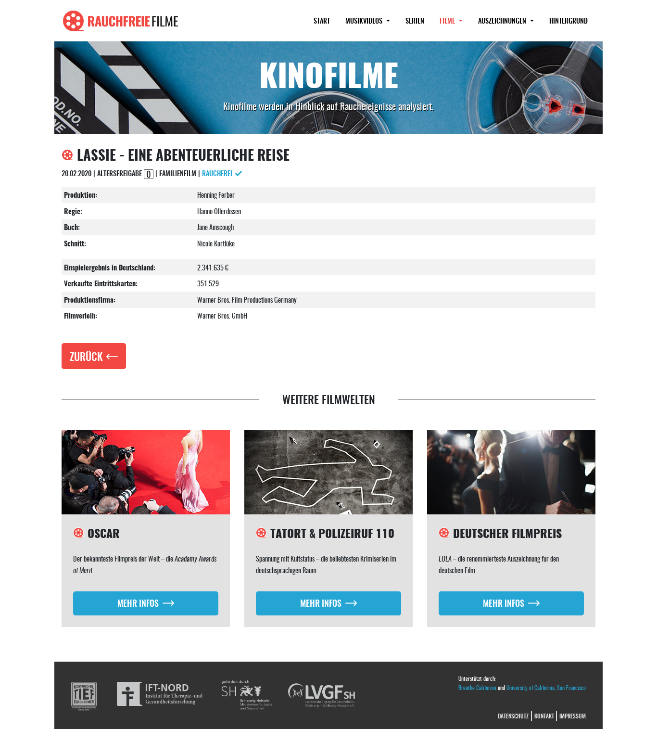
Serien (414, 20)
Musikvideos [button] (364, 20)
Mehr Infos (138, 602)
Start (322, 20)
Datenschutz (513, 716)
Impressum (572, 716)
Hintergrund (568, 20)
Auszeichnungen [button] (503, 20)
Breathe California (477, 687)
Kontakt (544, 716)
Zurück (86, 356)
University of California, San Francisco (546, 687)
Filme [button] (455, 20)
